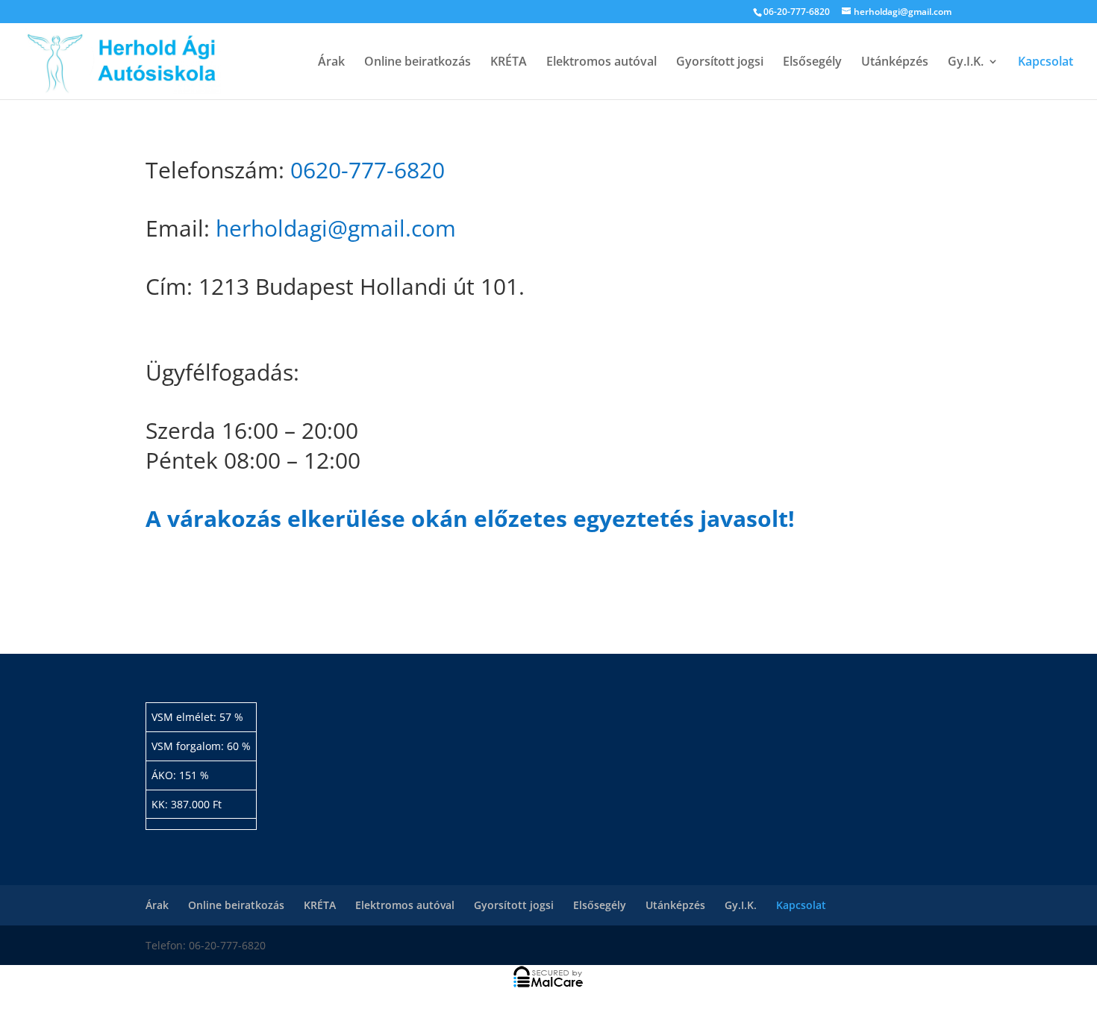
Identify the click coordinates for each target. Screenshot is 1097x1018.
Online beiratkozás (417, 62)
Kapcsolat (1045, 62)
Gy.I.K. (966, 62)
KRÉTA (508, 62)
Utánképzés (894, 62)
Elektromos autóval (601, 62)
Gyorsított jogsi (719, 62)
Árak (331, 62)
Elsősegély (812, 62)
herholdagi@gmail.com (336, 228)
